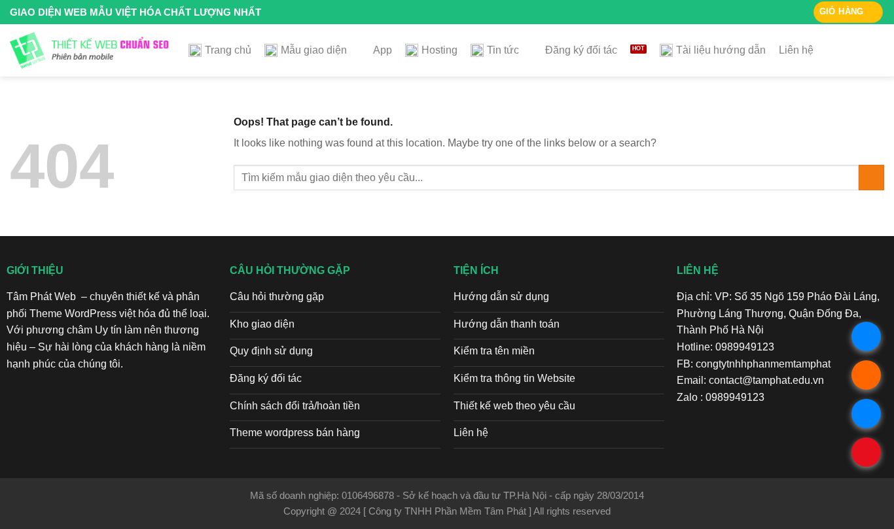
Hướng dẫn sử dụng (501, 296)
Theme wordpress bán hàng (295, 432)
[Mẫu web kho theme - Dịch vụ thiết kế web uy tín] (89, 50)
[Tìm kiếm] (878, 50)
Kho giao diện (262, 324)
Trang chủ (228, 50)
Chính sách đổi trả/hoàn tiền (295, 405)
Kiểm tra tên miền (494, 350)
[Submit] (871, 177)
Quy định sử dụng (271, 350)
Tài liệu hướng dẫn (721, 50)
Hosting (439, 50)
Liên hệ (796, 50)
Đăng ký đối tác (581, 50)
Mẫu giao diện (314, 50)
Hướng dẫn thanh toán (507, 324)
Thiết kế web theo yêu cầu (514, 405)
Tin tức (503, 50)
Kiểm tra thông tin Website (514, 378)
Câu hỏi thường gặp (277, 296)
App (382, 50)
